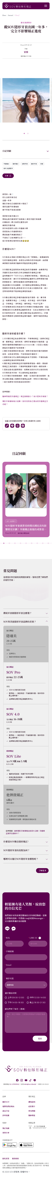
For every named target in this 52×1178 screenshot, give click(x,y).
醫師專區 (31, 1115)
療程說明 (31, 1102)
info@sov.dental (30, 1084)
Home (4, 15)
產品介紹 (5, 1111)
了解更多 (42, 870)
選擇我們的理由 (8, 1106)
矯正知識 (5, 1128)
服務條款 (15, 1158)
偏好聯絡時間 (10, 993)
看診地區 (10, 978)
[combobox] (26, 983)
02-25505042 (14, 1084)
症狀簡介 (31, 1106)
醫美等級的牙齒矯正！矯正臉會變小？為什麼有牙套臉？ (25, 396)
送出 (40, 1038)
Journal (10, 15)
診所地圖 (5, 1115)
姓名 (8, 937)
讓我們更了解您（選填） (15, 1009)
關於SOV (5, 1102)
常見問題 (31, 1111)
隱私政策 (5, 1158)
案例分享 (5, 1132)
